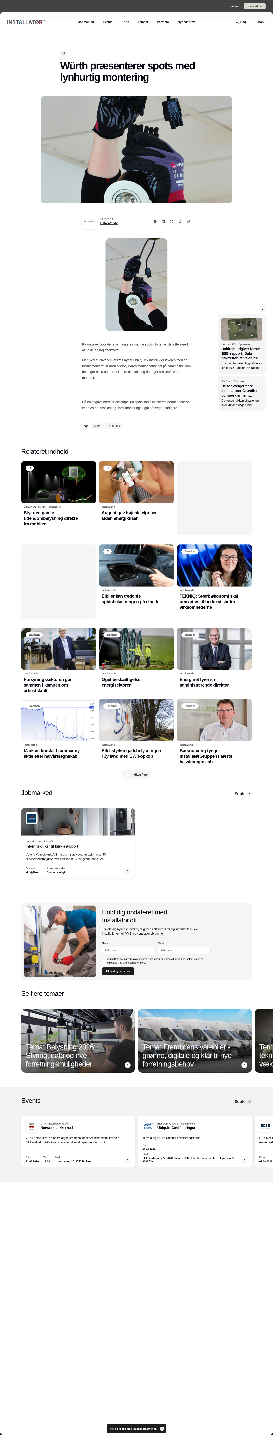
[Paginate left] (24, 843)
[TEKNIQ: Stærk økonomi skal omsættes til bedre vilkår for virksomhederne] (214, 577)
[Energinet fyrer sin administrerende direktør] (214, 658)
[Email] (180, 221)
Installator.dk (109, 223)
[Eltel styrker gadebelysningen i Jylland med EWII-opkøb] (136, 729)
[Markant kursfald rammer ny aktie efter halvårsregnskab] (58, 729)
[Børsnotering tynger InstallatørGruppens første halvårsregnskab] (214, 732)
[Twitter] (171, 221)
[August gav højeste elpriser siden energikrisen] (136, 491)
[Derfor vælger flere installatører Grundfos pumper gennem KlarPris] (242, 393)
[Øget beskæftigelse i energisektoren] (136, 658)
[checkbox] (103, 960)
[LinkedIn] (163, 221)
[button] (263, 310)
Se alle (240, 794)
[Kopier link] (188, 221)
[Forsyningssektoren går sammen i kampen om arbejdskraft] (58, 660)
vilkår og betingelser (182, 958)
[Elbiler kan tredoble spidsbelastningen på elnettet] (136, 574)
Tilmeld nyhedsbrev (118, 971)
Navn (105, 943)
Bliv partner (255, 5)
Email (161, 943)
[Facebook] (155, 221)
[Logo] (26, 22)
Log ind (234, 5)
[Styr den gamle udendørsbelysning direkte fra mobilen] (58, 494)
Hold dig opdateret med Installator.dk (133, 1428)
